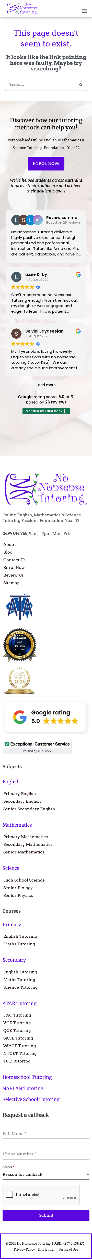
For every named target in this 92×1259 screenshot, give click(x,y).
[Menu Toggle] (84, 11)
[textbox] (44, 1174)
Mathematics (17, 825)
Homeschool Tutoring (27, 1077)
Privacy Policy (24, 1249)
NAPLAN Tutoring (23, 1088)
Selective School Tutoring (31, 1099)
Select (8, 1167)
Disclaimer (47, 1249)
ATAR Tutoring (20, 1003)
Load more (46, 384)
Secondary (14, 960)
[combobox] (46, 1175)
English (11, 782)
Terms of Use (69, 1249)
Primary (12, 924)
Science (11, 868)
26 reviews (56, 402)
